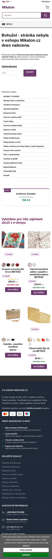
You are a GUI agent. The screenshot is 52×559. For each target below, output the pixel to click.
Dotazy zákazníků (10, 482)
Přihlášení (46, 2)
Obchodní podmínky (11, 109)
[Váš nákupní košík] (47, 7)
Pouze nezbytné (26, 550)
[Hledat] (45, 15)
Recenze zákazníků (10, 486)
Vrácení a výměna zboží (12, 117)
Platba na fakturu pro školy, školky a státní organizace (23, 146)
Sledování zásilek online (12, 134)
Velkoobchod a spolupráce (13, 494)
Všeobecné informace (11, 105)
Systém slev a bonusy (11, 490)
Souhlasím (26, 555)
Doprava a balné (9, 130)
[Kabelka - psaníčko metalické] (13, 320)
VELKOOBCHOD (9, 171)
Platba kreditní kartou (11, 138)
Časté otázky (8, 121)
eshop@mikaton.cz (14, 527)
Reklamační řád (9, 113)
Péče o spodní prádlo (11, 155)
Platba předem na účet (12, 142)
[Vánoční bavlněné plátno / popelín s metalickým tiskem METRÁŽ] (39, 245)
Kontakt (6, 175)
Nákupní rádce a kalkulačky (14, 498)
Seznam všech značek (12, 150)
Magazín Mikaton (9, 167)
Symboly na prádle (10, 159)
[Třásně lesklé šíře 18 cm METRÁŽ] (39, 320)
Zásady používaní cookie (12, 163)
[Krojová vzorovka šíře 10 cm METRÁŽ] (13, 245)
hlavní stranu (35, 59)
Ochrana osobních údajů (12, 126)
